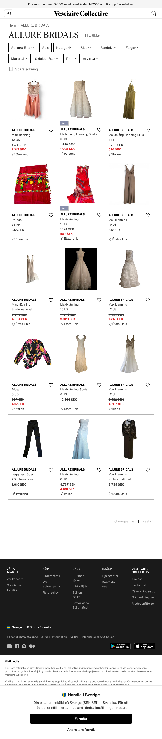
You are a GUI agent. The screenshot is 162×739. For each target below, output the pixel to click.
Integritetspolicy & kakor (98, 637)
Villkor (74, 637)
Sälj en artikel (77, 594)
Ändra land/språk (81, 729)
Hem (12, 25)
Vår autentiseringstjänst (56, 584)
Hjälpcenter (110, 576)
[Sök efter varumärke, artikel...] (8, 13)
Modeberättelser (143, 603)
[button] (153, 13)
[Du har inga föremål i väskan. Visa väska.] (153, 13)
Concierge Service (14, 587)
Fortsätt (81, 718)
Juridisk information (54, 637)
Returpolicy (51, 592)
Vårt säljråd (80, 586)
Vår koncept (15, 579)
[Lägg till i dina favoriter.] (50, 130)
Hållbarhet (139, 585)
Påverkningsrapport (145, 591)
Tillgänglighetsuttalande (22, 637)
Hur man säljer (78, 578)
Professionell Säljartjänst (81, 605)
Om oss (137, 579)
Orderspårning (53, 576)
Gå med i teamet (143, 597)
